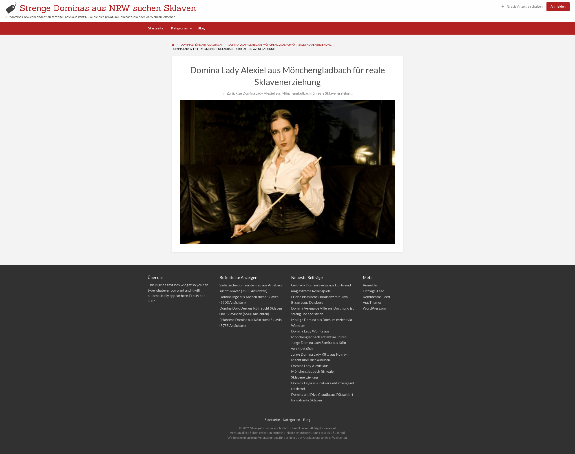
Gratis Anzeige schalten (524, 6)
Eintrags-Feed (373, 291)
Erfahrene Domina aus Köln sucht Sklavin (250, 319)
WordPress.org (374, 308)
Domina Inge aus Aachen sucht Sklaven (249, 297)
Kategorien (179, 28)
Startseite (155, 28)
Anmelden (558, 6)
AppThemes (372, 302)
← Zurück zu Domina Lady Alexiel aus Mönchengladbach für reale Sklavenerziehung (287, 93)
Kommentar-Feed (376, 297)
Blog (201, 28)
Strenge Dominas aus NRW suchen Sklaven (108, 7)
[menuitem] (522, 6)
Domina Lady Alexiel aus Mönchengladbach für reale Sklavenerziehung (312, 371)
